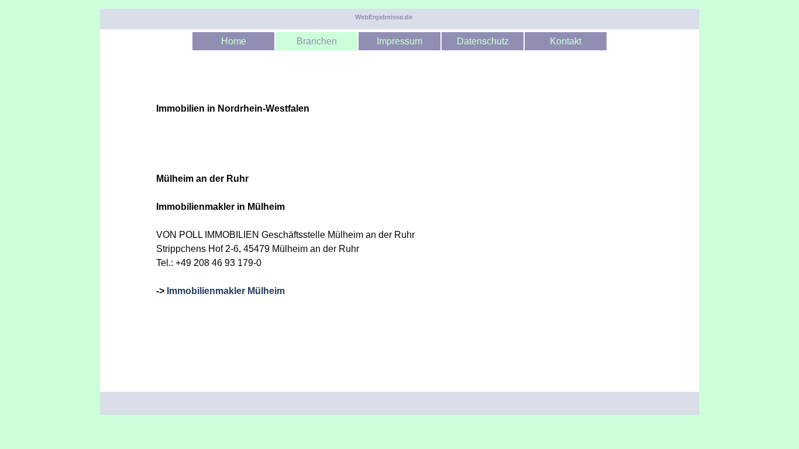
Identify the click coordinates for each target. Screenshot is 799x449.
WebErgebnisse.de (383, 16)
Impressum (399, 41)
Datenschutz (483, 41)
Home (233, 41)
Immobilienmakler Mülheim (226, 291)
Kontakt (565, 41)
